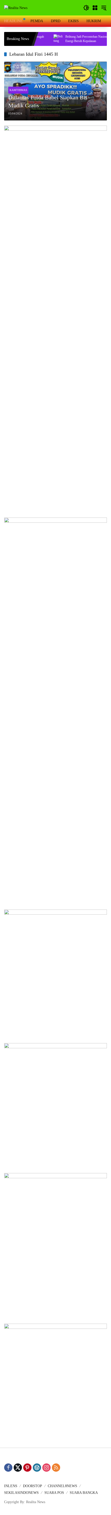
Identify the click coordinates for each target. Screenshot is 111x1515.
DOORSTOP (32, 1486)
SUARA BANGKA (84, 1493)
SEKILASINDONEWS (21, 1493)
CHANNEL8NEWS (62, 1486)
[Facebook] (8, 1467)
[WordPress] (37, 1467)
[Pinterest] (27, 1467)
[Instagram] (46, 1467)
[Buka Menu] (95, 8)
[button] (86, 8)
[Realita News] (15, 8)
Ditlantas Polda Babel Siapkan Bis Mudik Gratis (48, 101)
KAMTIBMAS (18, 90)
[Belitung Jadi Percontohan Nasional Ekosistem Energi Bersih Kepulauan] (46, 39)
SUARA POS (54, 1493)
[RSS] (56, 1467)
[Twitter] (18, 1467)
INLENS (10, 1486)
